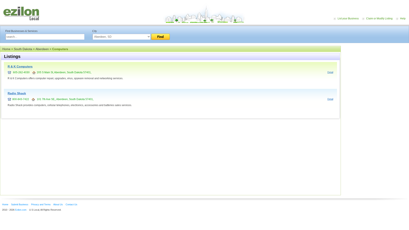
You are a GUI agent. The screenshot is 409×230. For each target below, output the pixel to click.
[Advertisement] (376, 72)
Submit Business (19, 204)
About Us (58, 204)
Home (6, 49)
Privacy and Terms (41, 204)
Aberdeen (42, 49)
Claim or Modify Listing (379, 18)
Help (403, 18)
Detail (330, 72)
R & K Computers (20, 66)
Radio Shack (17, 93)
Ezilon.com (20, 209)
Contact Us (71, 204)
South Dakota (23, 49)
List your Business (348, 18)
